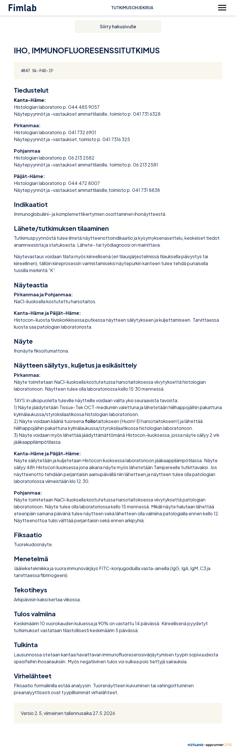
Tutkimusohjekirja (132, 7)
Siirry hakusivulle (118, 26)
